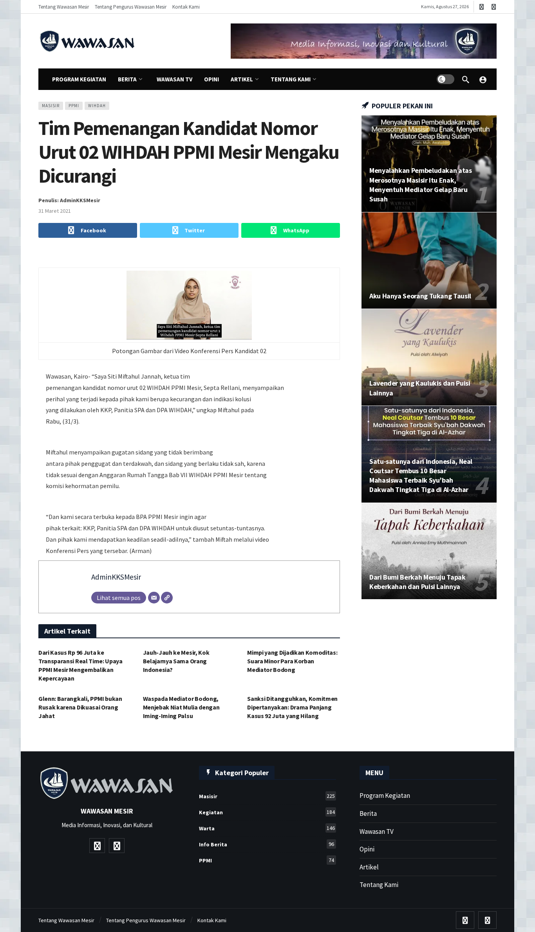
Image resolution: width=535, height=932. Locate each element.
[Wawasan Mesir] (483, 79)
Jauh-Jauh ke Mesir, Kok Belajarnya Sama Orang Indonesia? (176, 660)
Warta (267, 828)
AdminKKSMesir (116, 577)
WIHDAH (97, 105)
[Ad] (364, 41)
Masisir (51, 105)
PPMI (74, 105)
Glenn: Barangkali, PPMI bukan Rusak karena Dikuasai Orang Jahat (80, 707)
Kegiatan (267, 812)
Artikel (369, 867)
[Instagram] (494, 7)
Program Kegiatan (385, 795)
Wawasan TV (377, 831)
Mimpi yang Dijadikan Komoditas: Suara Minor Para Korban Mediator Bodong (292, 660)
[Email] (154, 597)
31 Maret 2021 (54, 210)
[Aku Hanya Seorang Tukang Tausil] (429, 260)
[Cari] (466, 79)
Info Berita (266, 844)
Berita (368, 813)
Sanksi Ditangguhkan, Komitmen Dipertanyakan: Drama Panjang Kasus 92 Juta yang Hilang (292, 707)
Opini (367, 849)
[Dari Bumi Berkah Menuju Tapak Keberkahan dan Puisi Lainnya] (429, 551)
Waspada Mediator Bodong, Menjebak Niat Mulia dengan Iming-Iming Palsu (181, 707)
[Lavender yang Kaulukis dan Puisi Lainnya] (429, 357)
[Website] (167, 597)
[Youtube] (481, 7)
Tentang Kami (379, 884)
